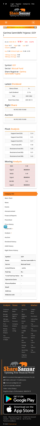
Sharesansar (12, 424)
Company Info (9, 194)
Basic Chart (8, 198)
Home (5, 417)
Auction (7, 237)
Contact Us (26, 4)
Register (18, 4)
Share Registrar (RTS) (24, 316)
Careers (5, 419)
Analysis (8, 233)
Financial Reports (11, 216)
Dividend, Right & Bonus (15, 316)
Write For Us (14, 6)
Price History (9, 224)
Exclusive (15, 321)
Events (7, 207)
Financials (8, 229)
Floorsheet (8, 220)
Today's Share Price (33, 311)
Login (12, 4)
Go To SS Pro (27, 419)
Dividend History (10, 242)
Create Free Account (29, 417)
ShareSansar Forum (14, 417)
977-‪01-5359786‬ (10, 386)
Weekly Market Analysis (5, 330)
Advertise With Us (15, 419)
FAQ (32, 4)
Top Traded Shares (33, 335)
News (7, 202)
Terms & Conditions (9, 421)
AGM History (9, 246)
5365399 (17, 386)
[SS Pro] (20, 27)
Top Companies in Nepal (6, 337)
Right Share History (11, 250)
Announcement (10, 211)
